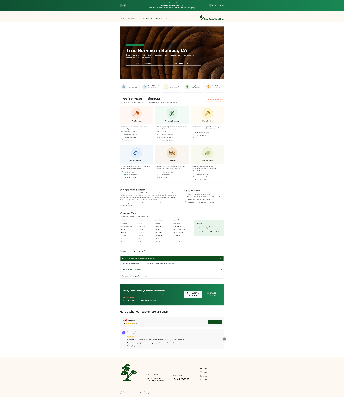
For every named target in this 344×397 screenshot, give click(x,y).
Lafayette (141, 242)
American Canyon (126, 226)
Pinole (158, 229)
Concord (141, 220)
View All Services (215, 99)
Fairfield (141, 229)
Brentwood (124, 239)
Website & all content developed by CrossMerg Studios (138, 393)
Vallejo (176, 239)
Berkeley (123, 235)
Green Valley (142, 232)
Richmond (159, 239)
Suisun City (177, 226)
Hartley (141, 235)
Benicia (123, 232)
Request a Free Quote (193, 294)
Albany (123, 220)
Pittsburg (159, 232)
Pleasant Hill (160, 235)
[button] (132, 18)
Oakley (158, 223)
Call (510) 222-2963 (144, 63)
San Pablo (177, 220)
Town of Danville (179, 229)
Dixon (140, 223)
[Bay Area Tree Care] (211, 17)
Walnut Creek (178, 242)
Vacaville (177, 235)
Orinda (158, 226)
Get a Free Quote (183, 63)
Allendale (124, 223)
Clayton (123, 242)
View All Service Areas (209, 232)
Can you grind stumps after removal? (134, 276)
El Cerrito (142, 226)
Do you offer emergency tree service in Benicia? (138, 258)
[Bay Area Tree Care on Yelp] (121, 5)
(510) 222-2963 (181, 379)
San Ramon (177, 223)
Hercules (141, 239)
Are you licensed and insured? (132, 270)
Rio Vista (159, 242)
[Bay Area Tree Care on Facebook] (124, 5)
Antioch (123, 229)
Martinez (159, 220)
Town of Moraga (179, 232)
